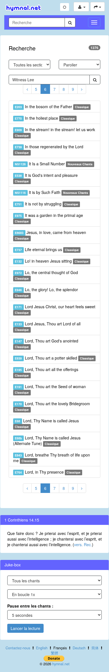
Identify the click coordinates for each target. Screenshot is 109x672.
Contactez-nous (18, 647)
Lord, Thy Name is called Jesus (47, 423)
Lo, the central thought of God (46, 275)
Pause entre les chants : (30, 606)
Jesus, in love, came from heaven (50, 235)
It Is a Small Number (54, 163)
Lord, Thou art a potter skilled (54, 358)
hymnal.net (61, 663)
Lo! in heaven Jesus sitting (52, 261)
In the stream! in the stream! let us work (55, 132)
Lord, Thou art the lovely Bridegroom (52, 406)
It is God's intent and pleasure (46, 177)
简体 (95, 647)
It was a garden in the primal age (49, 217)
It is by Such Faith (51, 192)
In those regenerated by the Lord (49, 149)
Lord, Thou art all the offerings (46, 372)
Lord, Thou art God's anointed (46, 343)
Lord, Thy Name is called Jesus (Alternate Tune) (46, 440)
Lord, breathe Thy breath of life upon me (51, 457)
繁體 (54, 652)
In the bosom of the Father (52, 106)
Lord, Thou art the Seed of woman (50, 389)
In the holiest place (45, 118)
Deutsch (79, 647)
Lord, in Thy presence (47, 472)
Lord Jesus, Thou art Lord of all (47, 326)
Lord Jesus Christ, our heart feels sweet (55, 309)
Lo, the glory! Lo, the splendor (46, 292)
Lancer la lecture (25, 628)
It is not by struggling (46, 204)
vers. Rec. (83, 544)
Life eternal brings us (47, 249)
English (42, 647)
